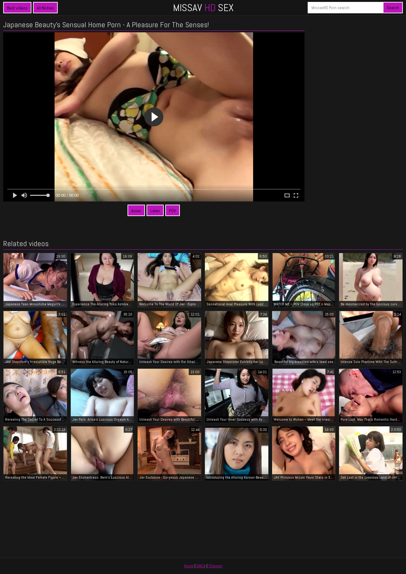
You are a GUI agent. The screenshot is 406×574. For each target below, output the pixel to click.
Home (188, 566)
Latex (155, 211)
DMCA (201, 566)
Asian (136, 211)
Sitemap (215, 566)
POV (172, 211)
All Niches (45, 8)
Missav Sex (203, 7)
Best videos (17, 8)
